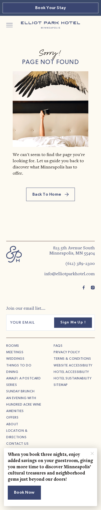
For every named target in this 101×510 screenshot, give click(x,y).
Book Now (24, 492)
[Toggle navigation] (9, 25)
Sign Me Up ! (73, 322)
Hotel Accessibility (71, 372)
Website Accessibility (73, 365)
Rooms (12, 346)
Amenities (15, 411)
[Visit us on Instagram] (93, 287)
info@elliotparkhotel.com (69, 274)
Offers (12, 417)
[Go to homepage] (14, 254)
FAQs (58, 346)
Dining (12, 372)
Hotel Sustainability (72, 378)
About (12, 424)
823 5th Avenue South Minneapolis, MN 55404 (72, 251)
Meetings (14, 352)
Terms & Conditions (72, 358)
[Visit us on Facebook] (84, 287)
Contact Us (17, 443)
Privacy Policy (67, 352)
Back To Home (47, 194)
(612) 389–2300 (80, 263)
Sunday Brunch (20, 391)
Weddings (15, 358)
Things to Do (18, 365)
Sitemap (61, 385)
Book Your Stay (50, 8)
